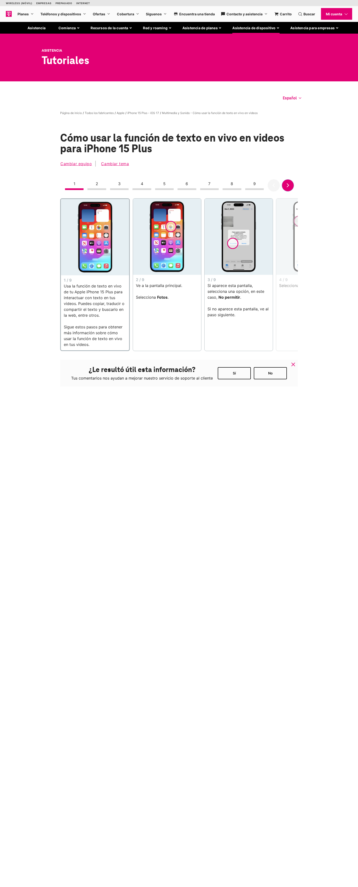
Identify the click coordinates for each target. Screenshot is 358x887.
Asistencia (37, 28)
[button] (69, 28)
